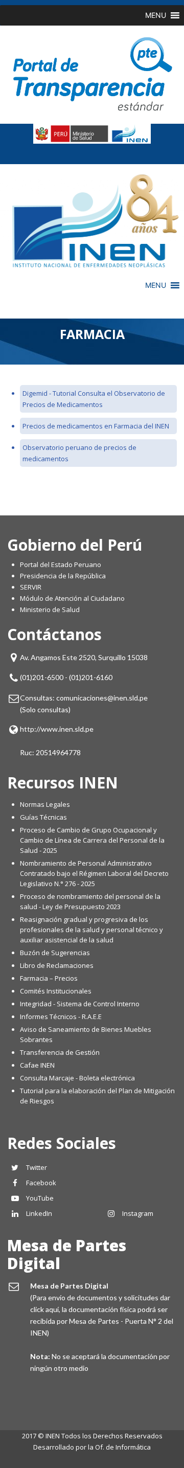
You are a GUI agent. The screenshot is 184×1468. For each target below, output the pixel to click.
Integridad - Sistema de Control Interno (80, 1003)
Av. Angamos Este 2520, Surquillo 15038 (84, 657)
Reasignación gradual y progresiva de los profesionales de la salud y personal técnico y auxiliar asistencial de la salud (91, 929)
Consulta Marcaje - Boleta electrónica (77, 1077)
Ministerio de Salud (50, 609)
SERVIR (30, 587)
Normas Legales (45, 804)
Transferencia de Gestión (60, 1052)
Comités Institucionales (55, 991)
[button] (155, 15)
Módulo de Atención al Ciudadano (72, 598)
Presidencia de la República (63, 575)
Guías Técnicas (43, 817)
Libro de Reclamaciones (57, 965)
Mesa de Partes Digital (66, 1254)
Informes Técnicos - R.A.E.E (61, 1016)
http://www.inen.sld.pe (57, 729)
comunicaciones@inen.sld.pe (102, 697)
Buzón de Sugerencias (55, 952)
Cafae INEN (37, 1065)
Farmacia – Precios (49, 978)
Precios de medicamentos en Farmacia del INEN (95, 426)
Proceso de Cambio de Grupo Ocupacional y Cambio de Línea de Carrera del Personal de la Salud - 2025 (92, 840)
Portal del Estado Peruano (60, 564)
